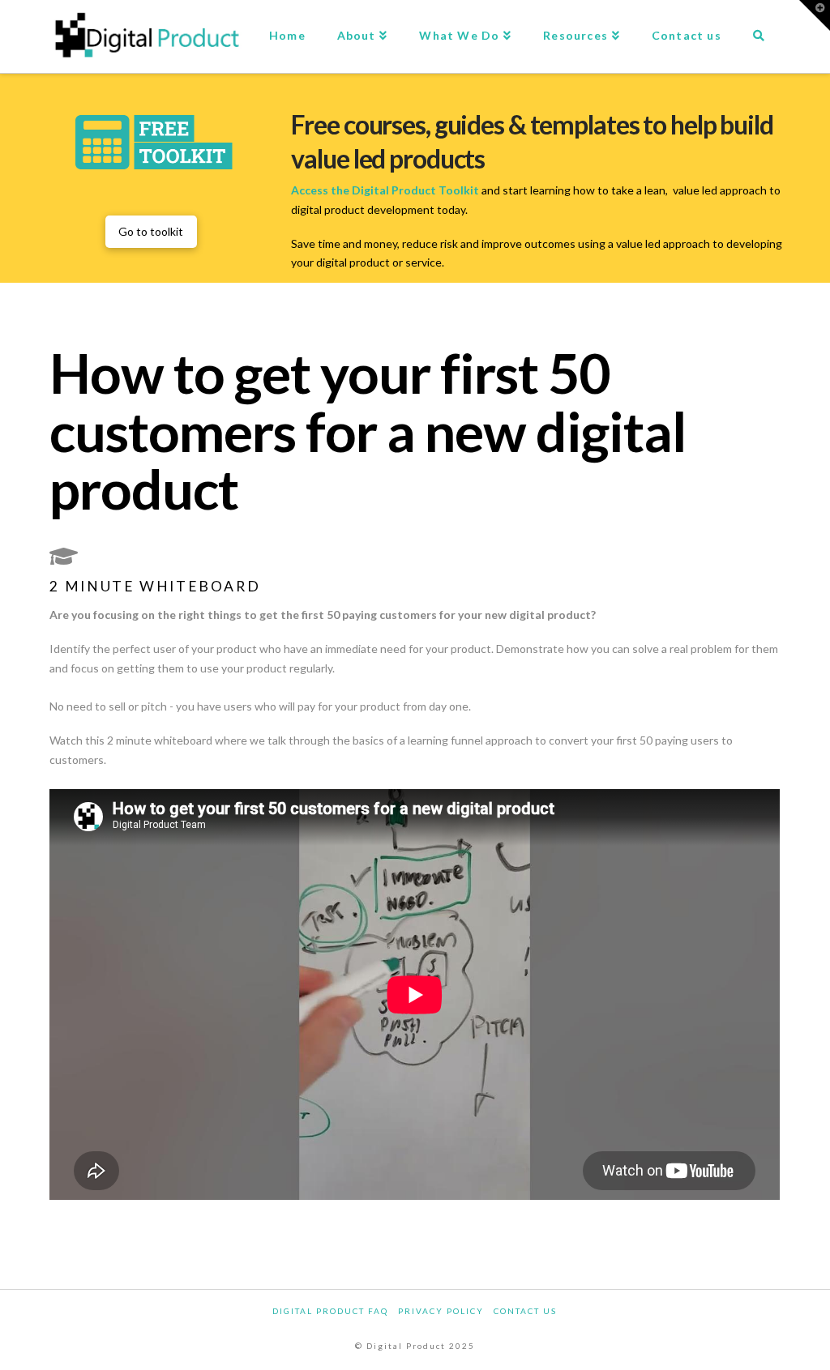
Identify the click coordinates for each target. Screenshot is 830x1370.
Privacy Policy (441, 1311)
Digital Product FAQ (330, 1311)
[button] (814, 15)
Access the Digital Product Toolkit (386, 190)
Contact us (525, 1311)
